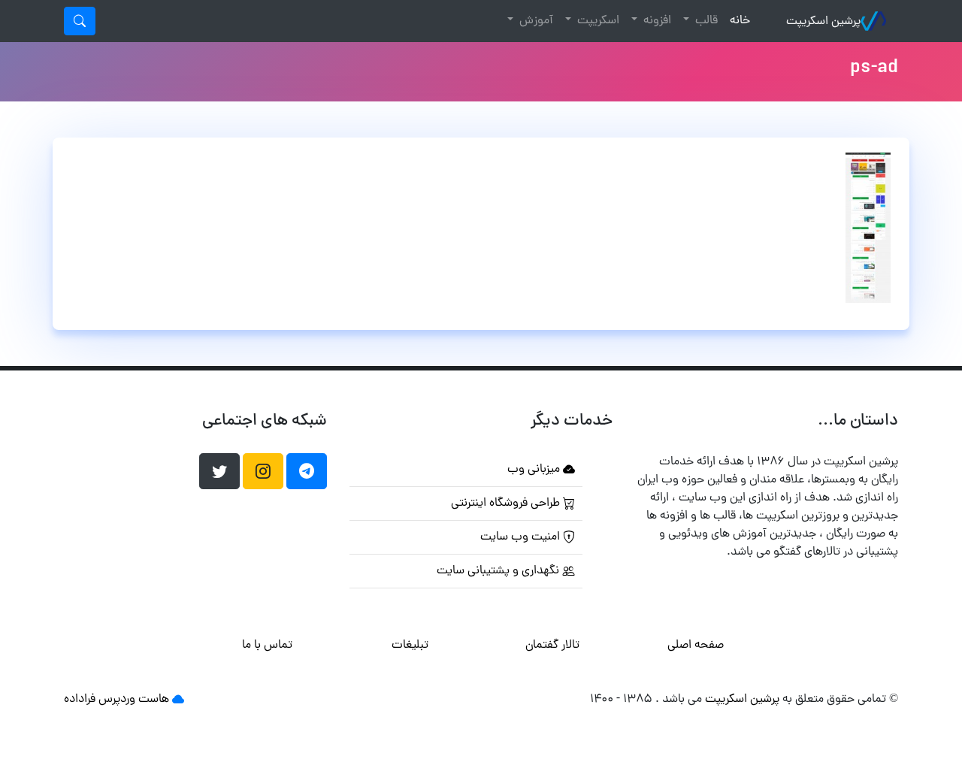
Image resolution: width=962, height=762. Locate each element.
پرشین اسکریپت (823, 22)
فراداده (79, 700)
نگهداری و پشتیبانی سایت (499, 571)
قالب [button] (705, 21)
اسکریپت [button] (596, 21)
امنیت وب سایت (521, 537)
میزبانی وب (535, 470)
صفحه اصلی (695, 646)
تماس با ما (267, 646)
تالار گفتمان (552, 646)
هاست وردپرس (133, 700)
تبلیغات (410, 646)
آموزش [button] (534, 21)
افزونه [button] (655, 21)
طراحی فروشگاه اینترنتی (507, 503)
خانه (737, 20)
